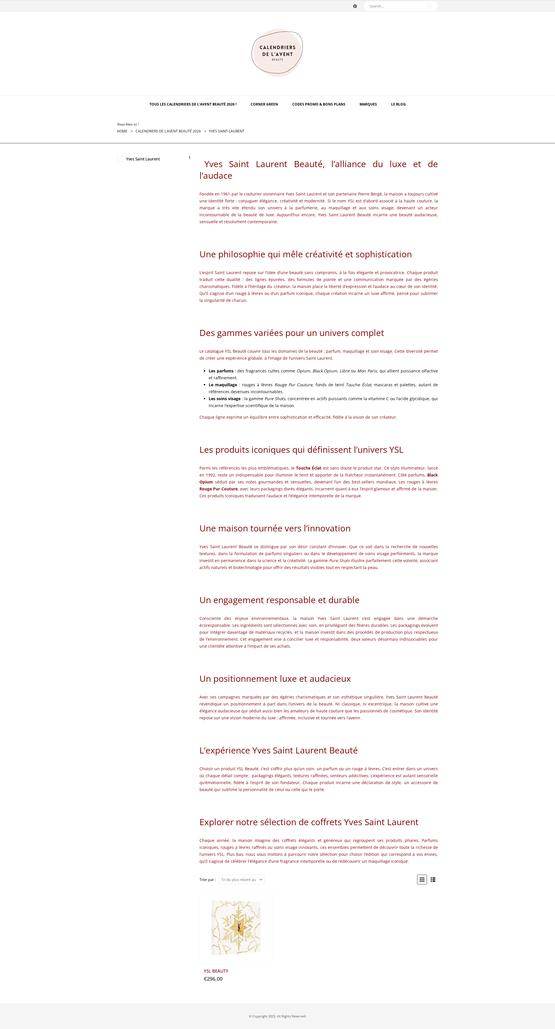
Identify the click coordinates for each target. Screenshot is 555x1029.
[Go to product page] (236, 927)
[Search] (429, 6)
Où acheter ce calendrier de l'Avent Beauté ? (263, 900)
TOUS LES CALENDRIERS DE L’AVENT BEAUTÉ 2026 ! (192, 104)
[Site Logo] (277, 53)
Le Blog (398, 104)
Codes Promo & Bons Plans (318, 104)
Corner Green (264, 104)
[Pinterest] (355, 6)
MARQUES (368, 104)
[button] (422, 879)
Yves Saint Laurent (143, 159)
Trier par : (207, 879)
